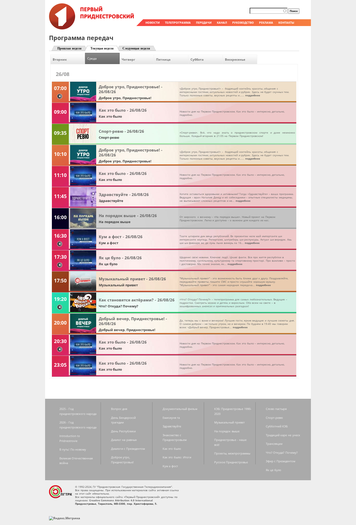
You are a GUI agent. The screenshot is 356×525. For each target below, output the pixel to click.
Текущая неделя (102, 48)
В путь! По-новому (72, 449)
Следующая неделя (136, 48)
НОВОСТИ (152, 22)
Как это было (172, 449)
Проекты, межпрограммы (232, 453)
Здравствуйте (172, 426)
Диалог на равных (124, 440)
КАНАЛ (222, 22)
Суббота (197, 59)
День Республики (123, 431)
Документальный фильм (180, 409)
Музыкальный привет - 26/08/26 (132, 278)
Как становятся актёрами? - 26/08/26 (137, 299)
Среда (92, 58)
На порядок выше (227, 431)
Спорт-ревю (274, 418)
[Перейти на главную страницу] (92, 28)
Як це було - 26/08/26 (120, 257)
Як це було (273, 470)
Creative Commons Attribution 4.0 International (121, 500)
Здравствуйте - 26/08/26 (124, 194)
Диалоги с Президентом (128, 449)
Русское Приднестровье (231, 462)
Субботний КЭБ (277, 426)
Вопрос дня (119, 409)
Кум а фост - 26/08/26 (121, 236)
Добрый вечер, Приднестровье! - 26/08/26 (133, 321)
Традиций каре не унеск (283, 435)
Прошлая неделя (69, 48)
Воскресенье (235, 59)
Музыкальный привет (229, 422)
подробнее (252, 95)
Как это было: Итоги (177, 457)
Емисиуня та (171, 418)
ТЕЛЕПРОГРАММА (178, 22)
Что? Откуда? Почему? (282, 452)
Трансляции (274, 444)
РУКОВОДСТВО (243, 22)
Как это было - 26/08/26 (123, 110)
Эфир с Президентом (280, 461)
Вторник (60, 59)
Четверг (128, 59)
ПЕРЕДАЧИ (204, 22)
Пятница (163, 59)
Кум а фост (170, 466)
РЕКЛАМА (266, 22)
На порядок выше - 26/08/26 (128, 215)
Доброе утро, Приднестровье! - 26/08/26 (130, 89)
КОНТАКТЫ (286, 22)
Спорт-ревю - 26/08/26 (121, 131)
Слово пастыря (276, 409)
